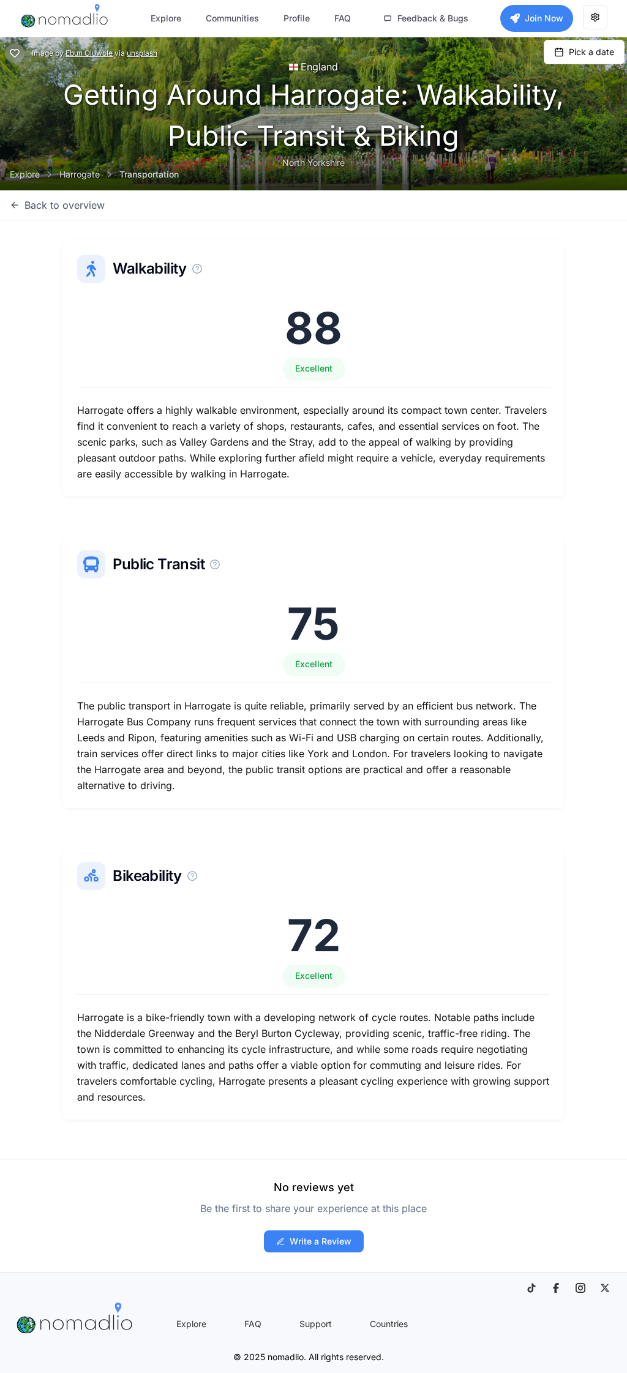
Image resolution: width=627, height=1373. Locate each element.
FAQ (252, 1324)
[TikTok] (531, 1288)
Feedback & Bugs (432, 18)
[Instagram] (580, 1288)
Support (315, 1324)
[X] (605, 1288)
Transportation (149, 174)
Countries (389, 1324)
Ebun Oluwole (89, 53)
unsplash (142, 53)
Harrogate (79, 174)
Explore (25, 174)
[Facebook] (556, 1288)
